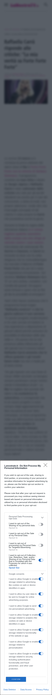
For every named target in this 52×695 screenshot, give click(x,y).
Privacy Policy (42, 689)
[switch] (41, 524)
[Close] (46, 466)
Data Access (26, 689)
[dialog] (26, 577)
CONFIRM (16, 679)
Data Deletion (9, 689)
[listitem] (26, 517)
